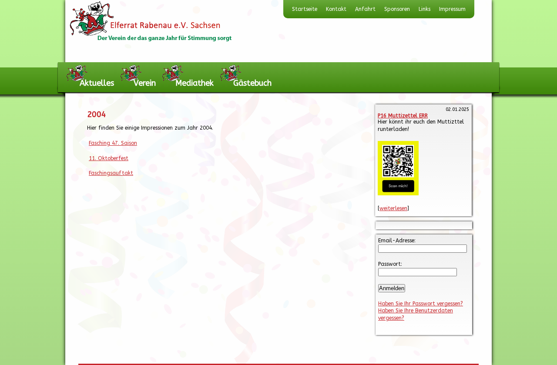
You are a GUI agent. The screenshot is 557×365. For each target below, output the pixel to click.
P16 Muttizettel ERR (403, 116)
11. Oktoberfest (108, 158)
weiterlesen (393, 208)
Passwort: (390, 264)
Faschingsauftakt (111, 173)
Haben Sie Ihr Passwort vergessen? (420, 304)
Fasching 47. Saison (113, 143)
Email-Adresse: (397, 241)
